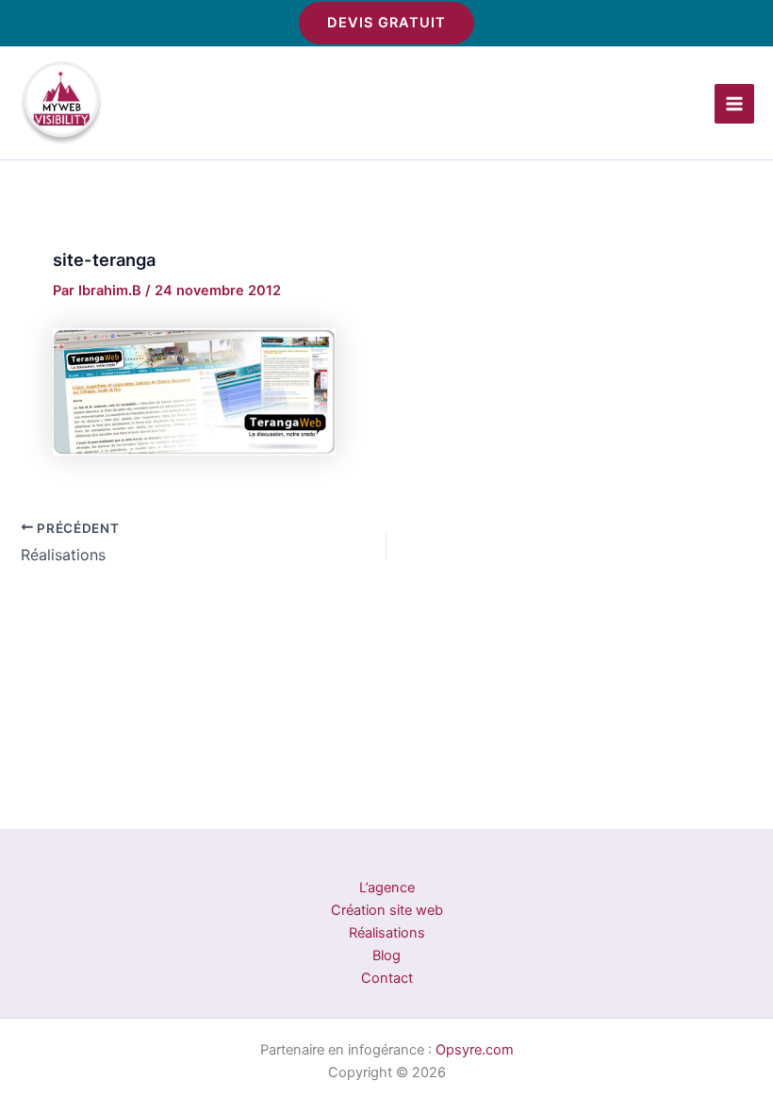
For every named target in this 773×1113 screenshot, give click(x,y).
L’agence (387, 887)
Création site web (387, 910)
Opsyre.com (475, 1049)
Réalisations (387, 932)
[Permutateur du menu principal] (734, 104)
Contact (387, 978)
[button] (386, 23)
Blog (386, 955)
